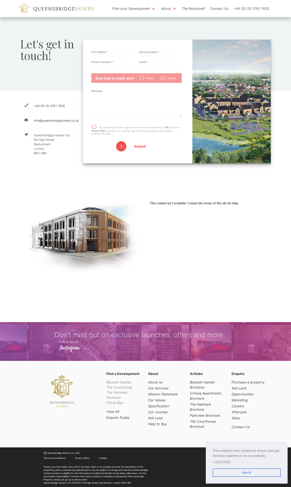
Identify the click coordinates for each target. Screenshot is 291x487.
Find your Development (131, 8)
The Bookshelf (193, 8)
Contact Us (219, 8)
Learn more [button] (221, 461)
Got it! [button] (246, 472)
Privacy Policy (98, 131)
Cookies (103, 458)
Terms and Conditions (55, 458)
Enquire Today (118, 417)
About (166, 8)
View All (112, 411)
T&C (167, 127)
